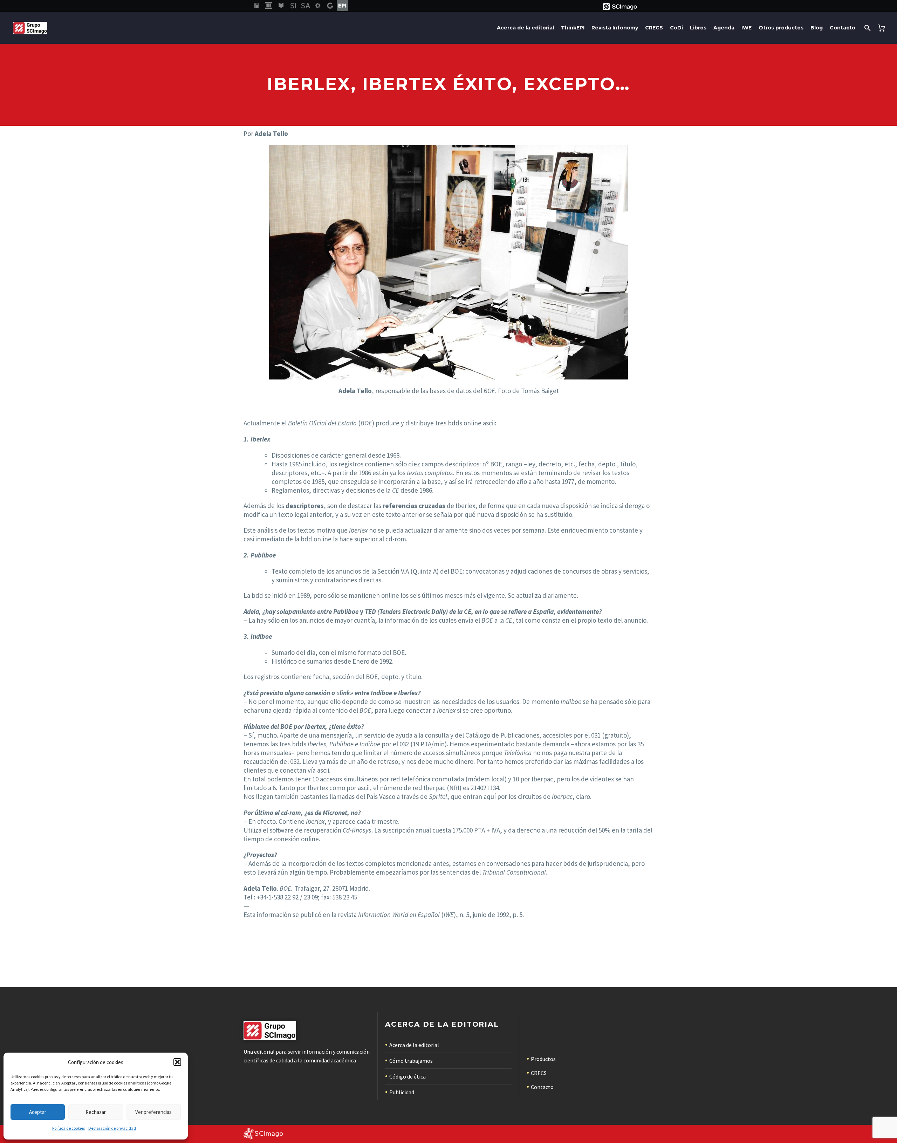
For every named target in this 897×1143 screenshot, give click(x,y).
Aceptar (37, 1112)
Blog (816, 28)
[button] (177, 1062)
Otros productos (781, 28)
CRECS (654, 28)
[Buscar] (867, 27)
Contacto (842, 28)
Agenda (723, 28)
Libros (698, 28)
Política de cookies (68, 1128)
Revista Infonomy (614, 28)
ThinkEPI (572, 28)
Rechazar (95, 1112)
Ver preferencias (153, 1112)
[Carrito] (883, 27)
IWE (746, 28)
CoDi (676, 28)
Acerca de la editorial (525, 28)
